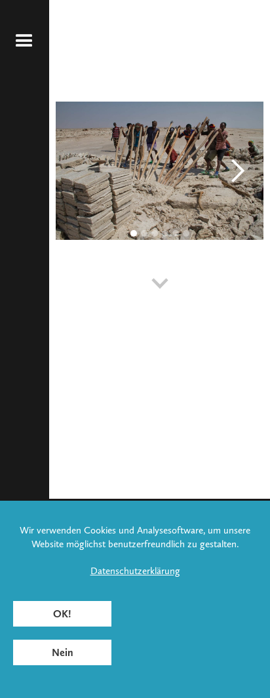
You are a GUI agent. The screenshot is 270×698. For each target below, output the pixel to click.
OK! (62, 614)
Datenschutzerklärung (135, 571)
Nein (62, 652)
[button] (24, 41)
